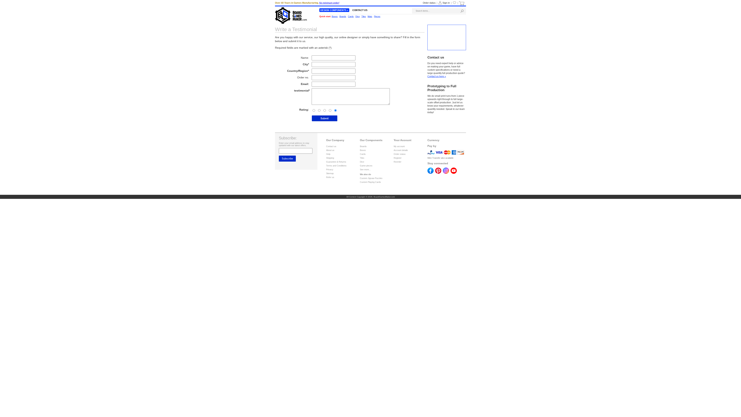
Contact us (331, 146)
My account (399, 146)
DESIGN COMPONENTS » (334, 10)
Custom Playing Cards (370, 182)
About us (330, 150)
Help (328, 154)
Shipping (330, 158)
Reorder (397, 162)
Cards (363, 154)
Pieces (377, 16)
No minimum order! (329, 3)
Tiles (362, 158)
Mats (370, 16)
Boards (363, 146)
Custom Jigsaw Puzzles (371, 178)
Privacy (329, 169)
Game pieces (366, 165)
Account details (401, 150)
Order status (400, 154)
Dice (362, 162)
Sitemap (330, 173)
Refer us (330, 177)
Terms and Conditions (336, 165)
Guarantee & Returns (336, 162)
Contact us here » (436, 76)
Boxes (363, 150)
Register (398, 158)
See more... (365, 169)
